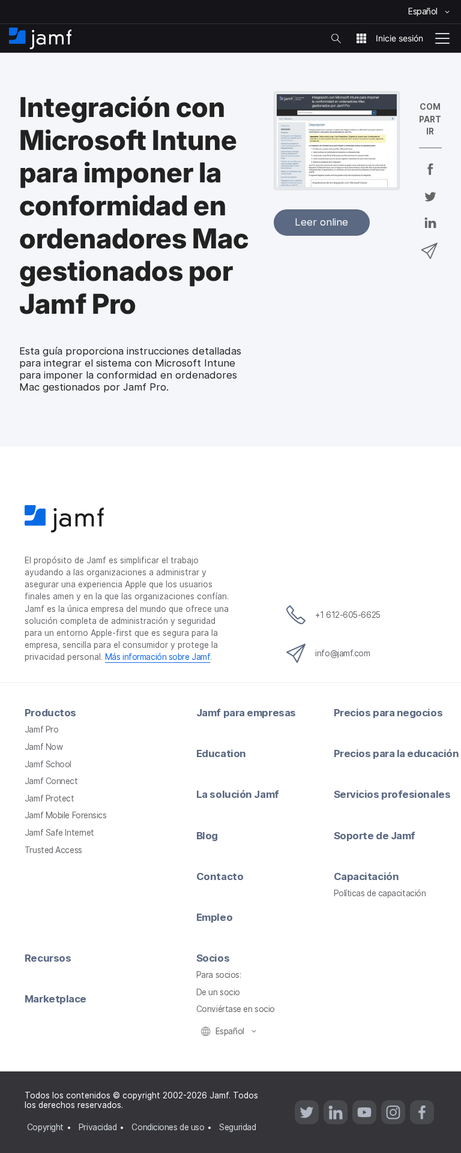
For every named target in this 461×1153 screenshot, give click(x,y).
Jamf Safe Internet (59, 832)
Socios (212, 958)
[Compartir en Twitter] (430, 204)
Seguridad (237, 1127)
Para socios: (218, 975)
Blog (207, 836)
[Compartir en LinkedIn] (430, 231)
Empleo (214, 917)
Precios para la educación (396, 753)
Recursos (48, 958)
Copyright (45, 1127)
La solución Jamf (237, 794)
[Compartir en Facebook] (430, 177)
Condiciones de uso (167, 1127)
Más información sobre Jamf (157, 657)
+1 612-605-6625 (347, 615)
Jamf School (48, 764)
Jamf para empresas (246, 713)
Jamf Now (43, 747)
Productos (50, 713)
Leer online (321, 222)
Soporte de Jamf (374, 836)
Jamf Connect (51, 781)
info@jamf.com (342, 653)
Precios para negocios (388, 713)
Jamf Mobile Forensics (66, 815)
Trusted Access (53, 850)
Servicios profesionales (392, 794)
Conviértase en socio (235, 1009)
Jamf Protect (49, 798)
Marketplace (55, 999)
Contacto (219, 876)
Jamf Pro (41, 729)
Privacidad (98, 1127)
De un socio (218, 992)
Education (221, 753)
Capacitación (366, 876)
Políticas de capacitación (380, 893)
